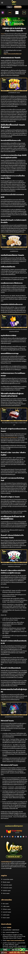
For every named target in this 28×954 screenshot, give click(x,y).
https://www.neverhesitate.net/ (12, 54)
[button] (2, 3)
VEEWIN (9, 927)
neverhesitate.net (6, 862)
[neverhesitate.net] (14, 2)
